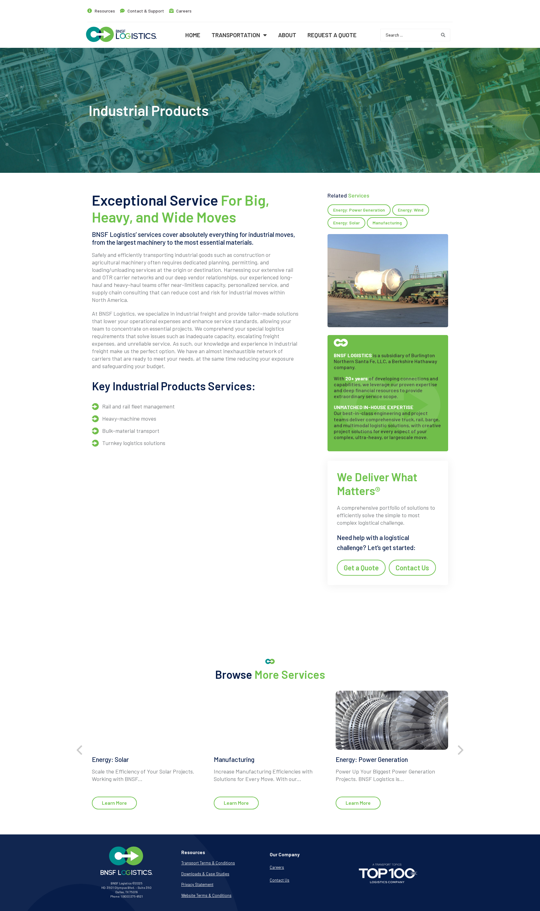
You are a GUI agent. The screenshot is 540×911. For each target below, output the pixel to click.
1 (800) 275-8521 (132, 896)
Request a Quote (332, 34)
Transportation (236, 34)
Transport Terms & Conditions (208, 862)
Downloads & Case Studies (205, 873)
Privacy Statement (197, 884)
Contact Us (279, 880)
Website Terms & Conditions (206, 895)
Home (192, 34)
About (287, 34)
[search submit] (443, 35)
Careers (277, 867)
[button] (79, 750)
